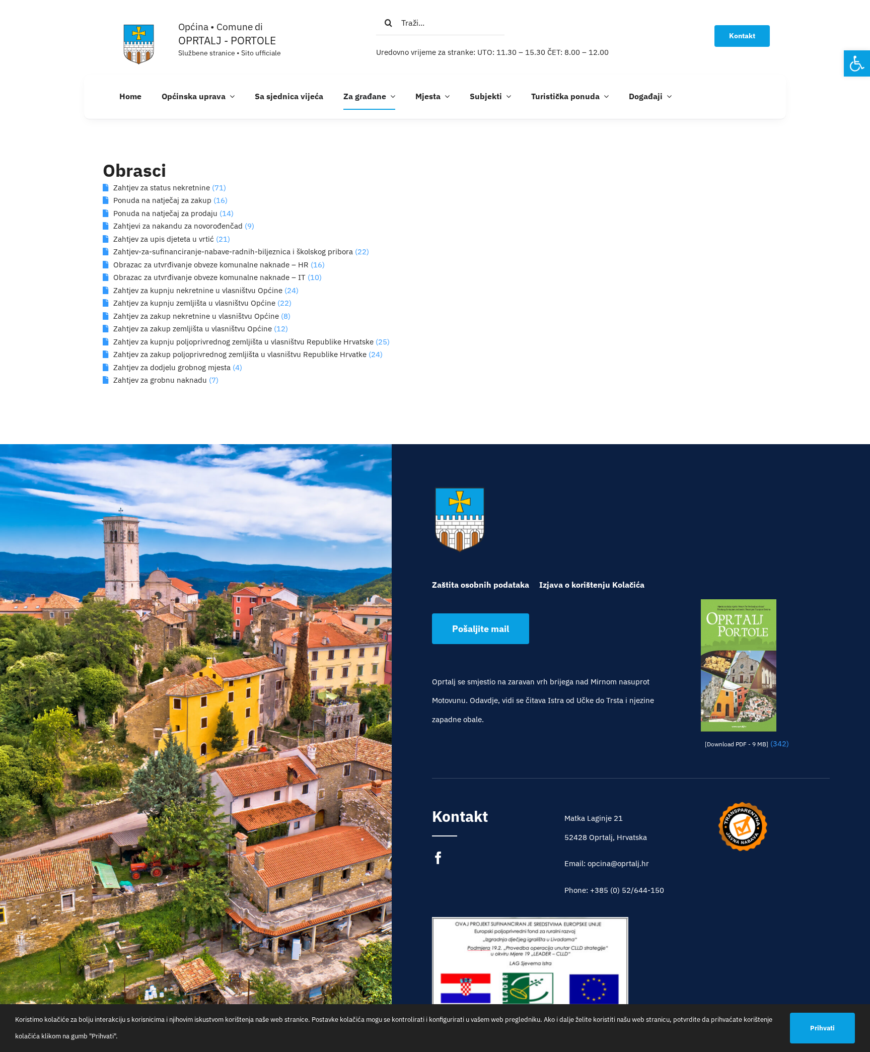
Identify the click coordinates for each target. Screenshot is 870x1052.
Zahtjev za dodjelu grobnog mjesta (172, 367)
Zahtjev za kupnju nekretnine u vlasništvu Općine (197, 290)
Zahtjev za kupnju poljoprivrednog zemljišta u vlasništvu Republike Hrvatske (243, 341)
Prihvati (822, 1028)
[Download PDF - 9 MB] (736, 744)
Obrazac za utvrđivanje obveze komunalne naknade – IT (209, 277)
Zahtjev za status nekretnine (161, 187)
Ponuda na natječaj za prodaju (165, 213)
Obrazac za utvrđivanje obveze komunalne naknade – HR (211, 264)
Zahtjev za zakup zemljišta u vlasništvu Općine (192, 328)
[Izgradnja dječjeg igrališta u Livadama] (530, 983)
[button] (857, 63)
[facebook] (438, 858)
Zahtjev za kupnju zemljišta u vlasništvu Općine (194, 303)
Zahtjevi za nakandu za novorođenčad (178, 226)
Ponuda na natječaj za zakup (162, 200)
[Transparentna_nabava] (742, 805)
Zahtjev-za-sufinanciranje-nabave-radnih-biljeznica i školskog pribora (233, 251)
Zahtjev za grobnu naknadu (160, 380)
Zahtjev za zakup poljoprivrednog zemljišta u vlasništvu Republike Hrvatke (240, 354)
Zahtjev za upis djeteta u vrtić (163, 239)
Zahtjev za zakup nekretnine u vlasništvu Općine (196, 316)
